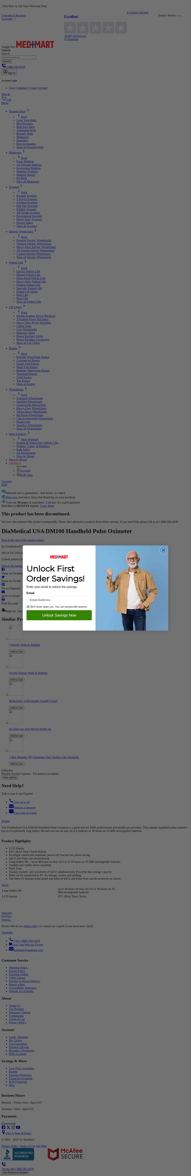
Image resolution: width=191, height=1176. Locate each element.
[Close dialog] (163, 550)
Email (30, 593)
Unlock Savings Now (59, 615)
